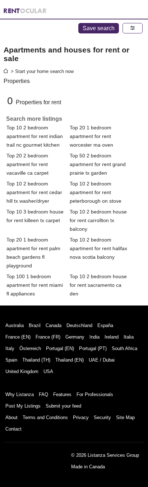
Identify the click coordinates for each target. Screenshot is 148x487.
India (94, 337)
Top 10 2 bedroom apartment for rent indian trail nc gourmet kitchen (34, 136)
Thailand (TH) (36, 360)
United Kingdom (21, 371)
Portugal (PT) (93, 348)
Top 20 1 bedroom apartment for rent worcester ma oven (91, 136)
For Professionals (95, 394)
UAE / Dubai (102, 360)
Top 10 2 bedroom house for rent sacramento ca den (98, 285)
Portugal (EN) (60, 348)
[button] (132, 28)
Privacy (81, 417)
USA (48, 371)
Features (62, 394)
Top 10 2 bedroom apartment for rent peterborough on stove (95, 192)
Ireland (112, 337)
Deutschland (79, 325)
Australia (14, 325)
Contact (13, 429)
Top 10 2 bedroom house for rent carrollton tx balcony (98, 220)
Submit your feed (63, 406)
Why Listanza (19, 394)
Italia (129, 337)
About (11, 417)
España (105, 325)
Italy (9, 348)
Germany (74, 337)
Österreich (30, 348)
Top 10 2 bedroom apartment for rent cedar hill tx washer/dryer (34, 192)
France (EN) (18, 337)
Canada (53, 325)
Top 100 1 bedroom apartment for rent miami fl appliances (34, 285)
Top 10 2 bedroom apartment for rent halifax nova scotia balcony (98, 248)
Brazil (35, 325)
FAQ (43, 394)
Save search (99, 28)
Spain (11, 360)
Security (102, 417)
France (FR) (48, 337)
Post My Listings (23, 406)
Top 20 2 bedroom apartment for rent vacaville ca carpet (27, 164)
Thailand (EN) (69, 360)
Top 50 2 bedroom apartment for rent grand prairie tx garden (98, 164)
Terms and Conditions (45, 417)
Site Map (125, 417)
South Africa (124, 348)
